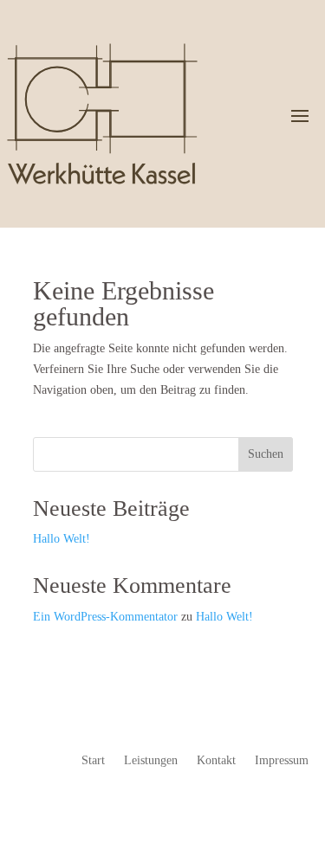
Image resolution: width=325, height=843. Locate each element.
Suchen (265, 453)
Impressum (282, 761)
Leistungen (151, 761)
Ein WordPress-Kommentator (105, 616)
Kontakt (216, 761)
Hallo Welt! (61, 538)
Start (93, 761)
